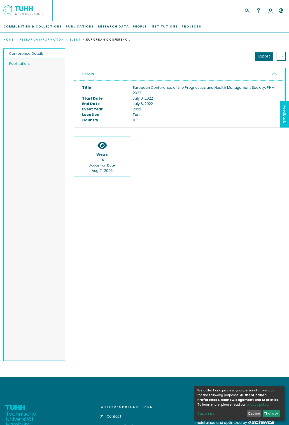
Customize (205, 413)
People (140, 26)
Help (258, 10)
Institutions (164, 26)
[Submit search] (247, 10)
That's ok (271, 413)
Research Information (42, 40)
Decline (254, 413)
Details (88, 74)
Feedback (284, 114)
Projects (191, 26)
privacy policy (257, 404)
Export (264, 56)
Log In (270, 10)
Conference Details (26, 53)
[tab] (179, 74)
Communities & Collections (32, 26)
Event (75, 40)
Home (9, 40)
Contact (114, 416)
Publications (80, 26)
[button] (281, 11)
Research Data (113, 26)
